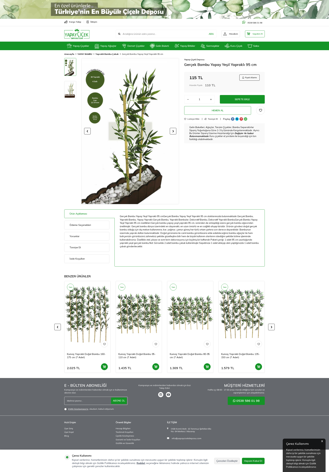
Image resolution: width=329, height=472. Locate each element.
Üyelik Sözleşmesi (125, 436)
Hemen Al (217, 110)
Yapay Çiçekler (81, 45)
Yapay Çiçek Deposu (194, 59)
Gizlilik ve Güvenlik (125, 443)
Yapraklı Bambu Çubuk (107, 54)
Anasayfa (69, 54)
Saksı (256, 45)
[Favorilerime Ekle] (104, 344)
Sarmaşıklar (212, 45)
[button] (87, 131)
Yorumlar (75, 236)
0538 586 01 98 (254, 22)
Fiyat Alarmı (251, 77)
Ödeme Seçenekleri (80, 224)
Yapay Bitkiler (187, 45)
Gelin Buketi (162, 45)
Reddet (141, 463)
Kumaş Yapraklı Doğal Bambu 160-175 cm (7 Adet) (86, 356)
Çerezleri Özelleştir (227, 460)
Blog (66, 436)
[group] (130, 131)
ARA (211, 33)
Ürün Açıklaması (78, 213)
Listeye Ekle (193, 119)
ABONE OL (119, 400)
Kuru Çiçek (236, 45)
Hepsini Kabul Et (253, 460)
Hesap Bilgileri (123, 428)
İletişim (93, 22)
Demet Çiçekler (136, 45)
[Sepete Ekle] (104, 366)
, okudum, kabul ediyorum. (91, 409)
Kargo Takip (75, 22)
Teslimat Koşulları (124, 432)
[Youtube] (168, 394)
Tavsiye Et (212, 119)
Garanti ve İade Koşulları (128, 439)
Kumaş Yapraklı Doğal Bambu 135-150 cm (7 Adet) (240, 356)
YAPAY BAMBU (84, 54)
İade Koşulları (77, 258)
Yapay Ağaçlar (108, 45)
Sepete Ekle (242, 99)
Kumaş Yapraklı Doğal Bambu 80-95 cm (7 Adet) (190, 356)
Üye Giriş (68, 428)
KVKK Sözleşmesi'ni (78, 409)
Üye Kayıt (69, 432)
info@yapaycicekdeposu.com (186, 438)
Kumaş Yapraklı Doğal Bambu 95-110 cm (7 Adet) (137, 356)
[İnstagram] (160, 394)
